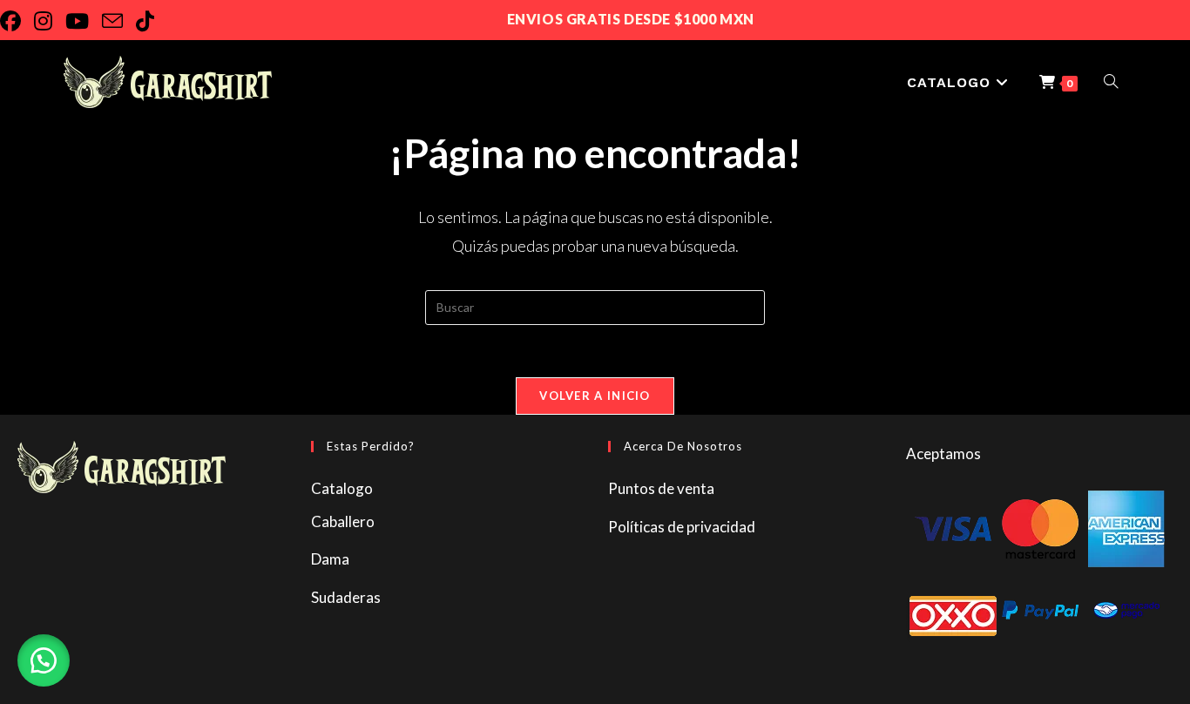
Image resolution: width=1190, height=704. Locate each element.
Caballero (343, 521)
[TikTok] (151, 20)
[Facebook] (17, 20)
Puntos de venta (661, 488)
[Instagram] (49, 20)
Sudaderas (346, 597)
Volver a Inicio (595, 396)
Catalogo (342, 488)
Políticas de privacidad (681, 527)
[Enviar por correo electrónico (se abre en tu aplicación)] (119, 20)
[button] (43, 660)
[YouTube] (83, 20)
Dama (330, 559)
